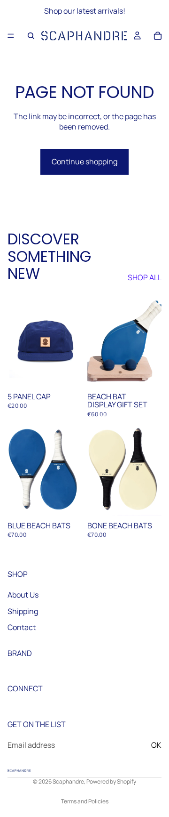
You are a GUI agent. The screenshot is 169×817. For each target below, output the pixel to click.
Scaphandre (68, 781)
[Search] (31, 35)
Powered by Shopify (111, 781)
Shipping (23, 611)
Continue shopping (84, 161)
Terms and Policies (84, 801)
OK (156, 745)
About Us (23, 595)
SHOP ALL (144, 277)
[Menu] (11, 36)
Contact (22, 627)
